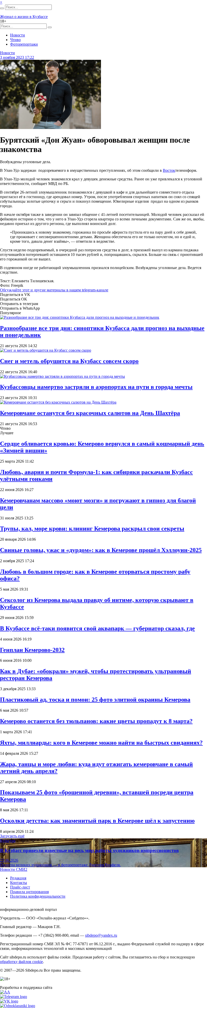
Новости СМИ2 (13, 869)
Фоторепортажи (24, 44)
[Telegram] (13, 996)
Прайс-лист (20, 887)
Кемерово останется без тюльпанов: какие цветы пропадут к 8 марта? (96, 721)
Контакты (18, 882)
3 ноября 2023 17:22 (17, 57)
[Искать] (2, 8)
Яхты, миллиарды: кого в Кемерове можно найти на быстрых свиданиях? (101, 742)
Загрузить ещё (12, 836)
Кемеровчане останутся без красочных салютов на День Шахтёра (90, 413)
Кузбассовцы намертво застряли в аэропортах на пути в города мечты (96, 387)
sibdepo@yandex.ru (101, 935)
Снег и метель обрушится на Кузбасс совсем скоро (69, 361)
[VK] (9, 1001)
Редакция (18, 878)
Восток (169, 170)
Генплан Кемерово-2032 (32, 650)
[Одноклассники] (17, 1006)
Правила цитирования (29, 892)
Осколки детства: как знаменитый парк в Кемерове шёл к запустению (97, 820)
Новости (17, 35)
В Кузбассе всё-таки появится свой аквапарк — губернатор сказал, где (97, 628)
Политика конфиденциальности (37, 896)
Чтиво (15, 39)
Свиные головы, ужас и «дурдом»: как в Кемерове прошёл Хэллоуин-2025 (101, 550)
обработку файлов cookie (21, 961)
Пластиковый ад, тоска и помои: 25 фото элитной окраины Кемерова (95, 699)
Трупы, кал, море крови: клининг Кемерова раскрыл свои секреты (92, 528)
